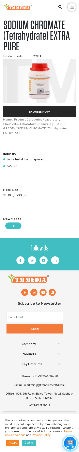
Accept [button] (13, 443)
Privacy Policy (41, 435)
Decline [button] (29, 443)
